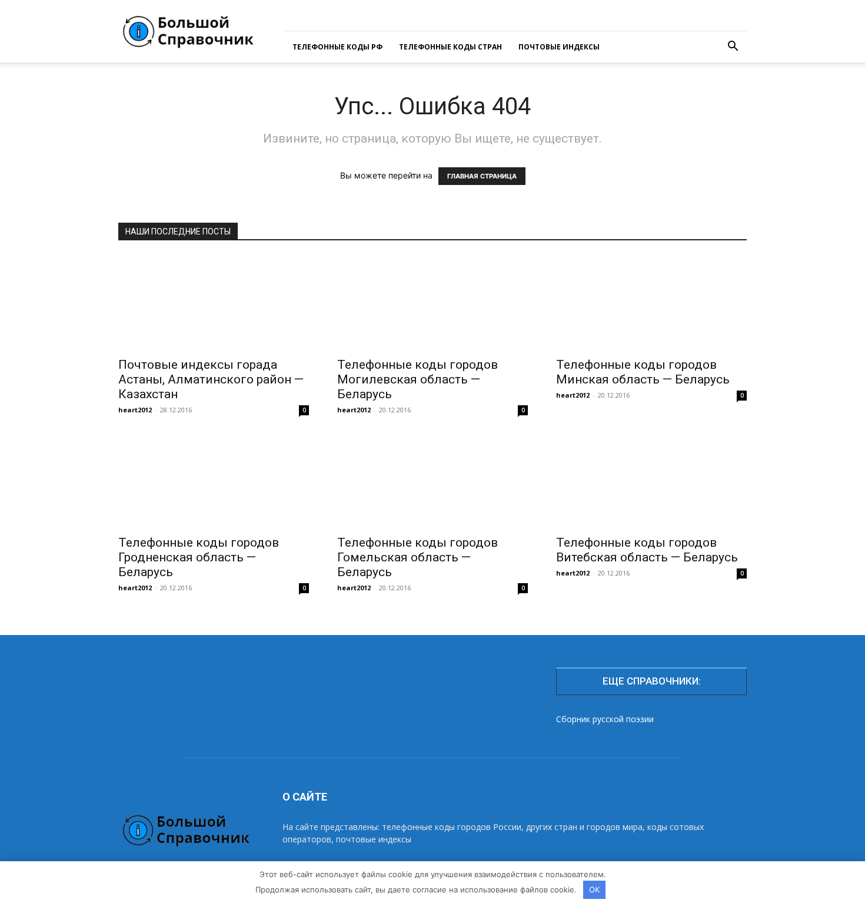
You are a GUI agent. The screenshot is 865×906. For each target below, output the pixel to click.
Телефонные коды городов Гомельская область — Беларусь (417, 557)
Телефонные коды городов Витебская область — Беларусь (647, 549)
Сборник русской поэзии (605, 719)
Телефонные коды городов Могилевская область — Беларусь (417, 379)
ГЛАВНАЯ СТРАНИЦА (482, 176)
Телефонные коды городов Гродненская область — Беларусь (198, 557)
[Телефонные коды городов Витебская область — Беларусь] (651, 481)
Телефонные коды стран (450, 47)
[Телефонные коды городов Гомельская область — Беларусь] (432, 481)
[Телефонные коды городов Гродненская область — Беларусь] (213, 481)
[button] (732, 47)
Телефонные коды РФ (337, 47)
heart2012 (135, 409)
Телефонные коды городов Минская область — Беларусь (643, 372)
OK (594, 889)
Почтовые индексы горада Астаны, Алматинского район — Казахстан (211, 379)
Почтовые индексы (559, 47)
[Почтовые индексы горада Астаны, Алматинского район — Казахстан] (213, 303)
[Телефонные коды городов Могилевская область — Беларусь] (432, 303)
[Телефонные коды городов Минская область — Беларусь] (651, 303)
